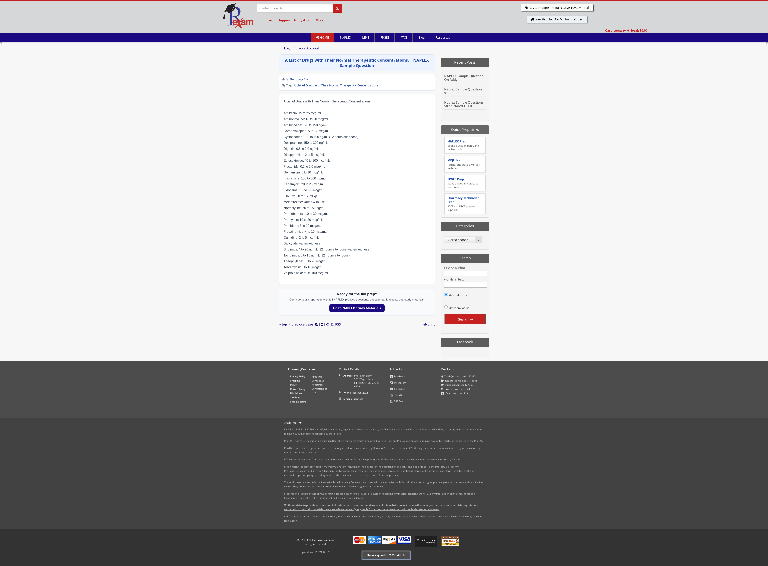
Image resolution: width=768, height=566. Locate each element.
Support (284, 20)
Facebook (399, 376)
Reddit (398, 395)
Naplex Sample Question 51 (463, 91)
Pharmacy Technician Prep (463, 204)
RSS (337, 324)
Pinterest (399, 389)
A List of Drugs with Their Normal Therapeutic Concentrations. (336, 85)
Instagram (399, 382)
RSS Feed (398, 401)
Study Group (303, 20)
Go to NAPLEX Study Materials (357, 308)
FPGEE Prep (462, 183)
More (319, 20)
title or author (454, 268)
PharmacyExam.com (323, 540)
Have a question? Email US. (386, 555)
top (284, 324)
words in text (454, 279)
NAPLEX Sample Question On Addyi (463, 78)
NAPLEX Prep (463, 145)
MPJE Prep (463, 164)
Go (338, 8)
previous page (302, 324)
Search (463, 319)
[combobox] (463, 239)
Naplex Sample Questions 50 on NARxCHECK (463, 104)
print (431, 324)
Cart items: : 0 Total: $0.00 (626, 30)
